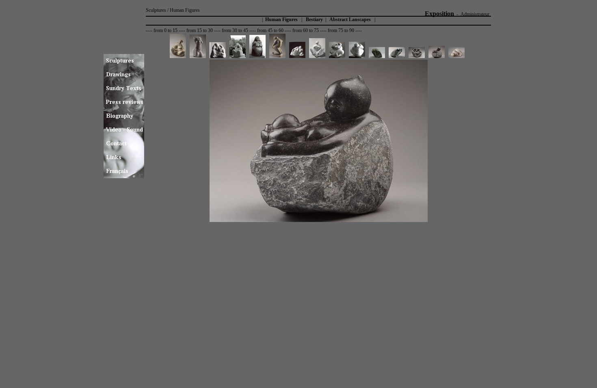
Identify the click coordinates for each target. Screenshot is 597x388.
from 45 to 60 (270, 30)
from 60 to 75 (305, 30)
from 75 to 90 (341, 30)
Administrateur (475, 14)
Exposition (439, 13)
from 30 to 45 (235, 30)
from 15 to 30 (199, 30)
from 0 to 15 (165, 30)
